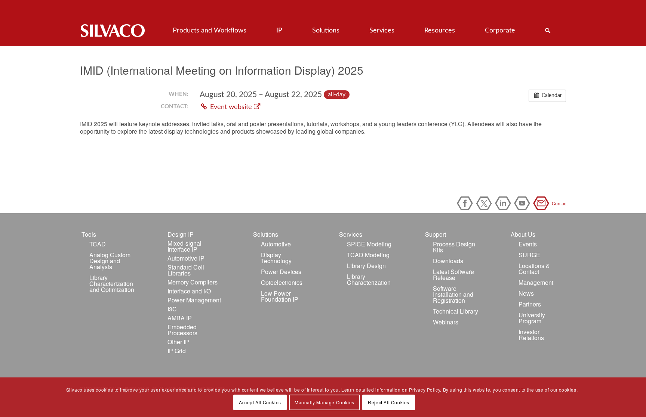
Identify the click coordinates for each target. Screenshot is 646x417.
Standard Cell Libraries (185, 270)
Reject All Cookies (388, 402)
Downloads (448, 260)
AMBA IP (179, 318)
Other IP (178, 341)
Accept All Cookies (260, 402)
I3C (172, 309)
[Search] (547, 30)
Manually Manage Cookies (324, 402)
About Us (523, 234)
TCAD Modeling (368, 254)
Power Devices (281, 271)
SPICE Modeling (369, 244)
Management (536, 282)
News (526, 293)
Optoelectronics (281, 282)
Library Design (366, 265)
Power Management (194, 300)
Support (435, 234)
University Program (532, 318)
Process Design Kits (454, 247)
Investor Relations (531, 334)
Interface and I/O (189, 291)
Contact (542, 203)
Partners (530, 304)
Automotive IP (185, 258)
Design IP (180, 234)
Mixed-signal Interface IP (184, 246)
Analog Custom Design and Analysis (109, 260)
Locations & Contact (534, 268)
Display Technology (276, 257)
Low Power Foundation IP (279, 296)
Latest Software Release (453, 274)
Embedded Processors (182, 330)
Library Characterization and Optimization (111, 283)
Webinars (445, 322)
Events (528, 244)
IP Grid (176, 350)
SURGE (529, 254)
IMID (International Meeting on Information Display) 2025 (221, 70)
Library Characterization (369, 279)
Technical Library (455, 311)
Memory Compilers (192, 282)
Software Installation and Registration (453, 294)
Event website (231, 107)
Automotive (276, 244)
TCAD (97, 244)
